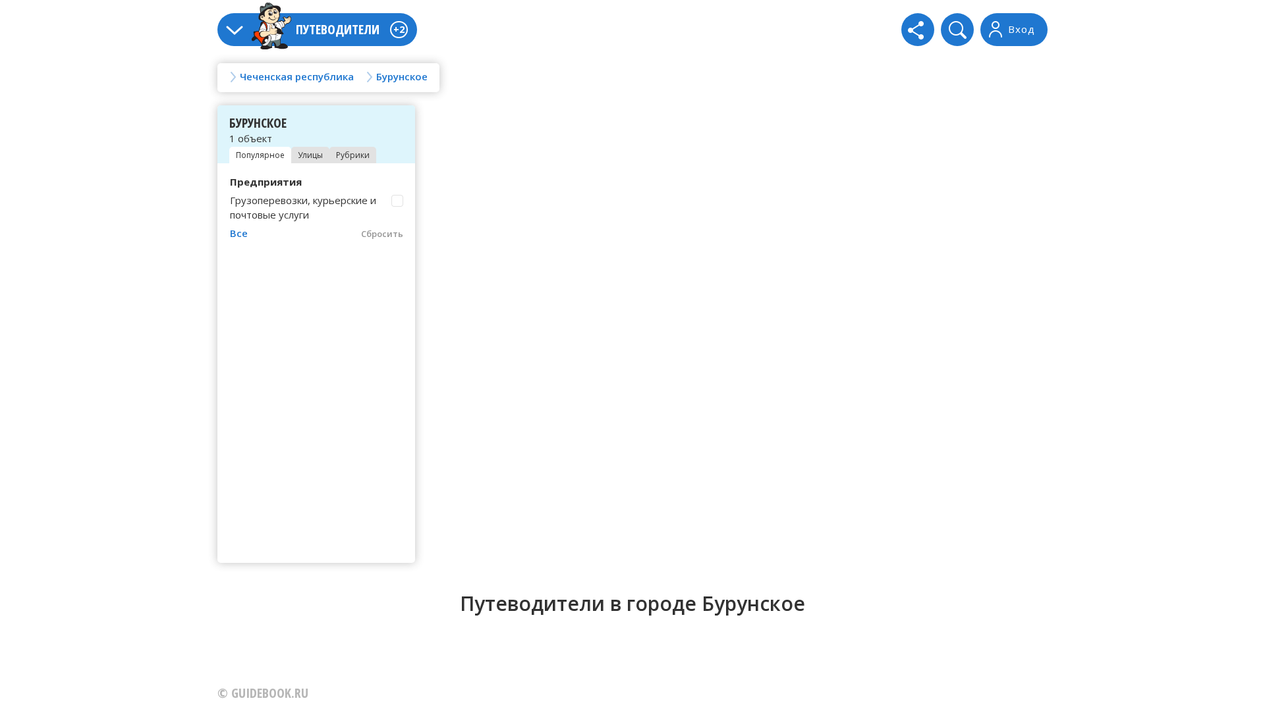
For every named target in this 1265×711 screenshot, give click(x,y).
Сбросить (382, 233)
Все (239, 233)
